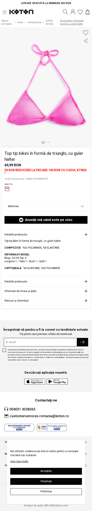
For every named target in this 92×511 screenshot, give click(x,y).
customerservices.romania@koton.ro (39, 416)
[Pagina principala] (21, 11)
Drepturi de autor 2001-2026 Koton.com (46, 505)
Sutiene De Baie (49, 22)
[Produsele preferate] (80, 12)
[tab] (43, 142)
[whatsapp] (85, 64)
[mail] (85, 72)
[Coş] (87, 12)
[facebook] (85, 49)
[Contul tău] (73, 12)
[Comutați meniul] (6, 11)
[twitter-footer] (85, 57)
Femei (20, 22)
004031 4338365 (22, 409)
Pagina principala (6, 22)
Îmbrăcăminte (34, 22)
